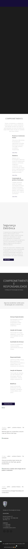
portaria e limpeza (16, 427)
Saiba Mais (14, 152)
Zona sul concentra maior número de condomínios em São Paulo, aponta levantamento (11, 462)
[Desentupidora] (20, 547)
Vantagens (7, 259)
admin (9, 427)
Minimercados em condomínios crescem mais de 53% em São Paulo (13, 432)
